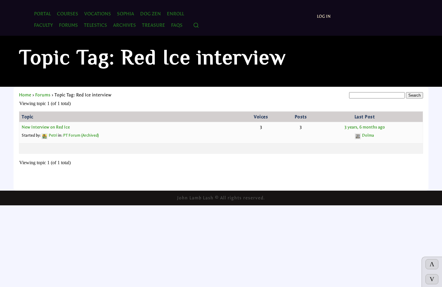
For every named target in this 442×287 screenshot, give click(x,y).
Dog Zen (150, 14)
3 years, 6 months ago (364, 127)
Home (25, 95)
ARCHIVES (124, 25)
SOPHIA (125, 14)
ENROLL (175, 14)
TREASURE (153, 25)
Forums (43, 95)
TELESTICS (95, 25)
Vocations (97, 14)
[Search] (196, 25)
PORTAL (42, 14)
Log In (324, 16)
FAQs (177, 25)
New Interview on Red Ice (46, 127)
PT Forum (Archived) (81, 135)
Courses (67, 14)
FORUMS (68, 25)
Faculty (43, 25)
